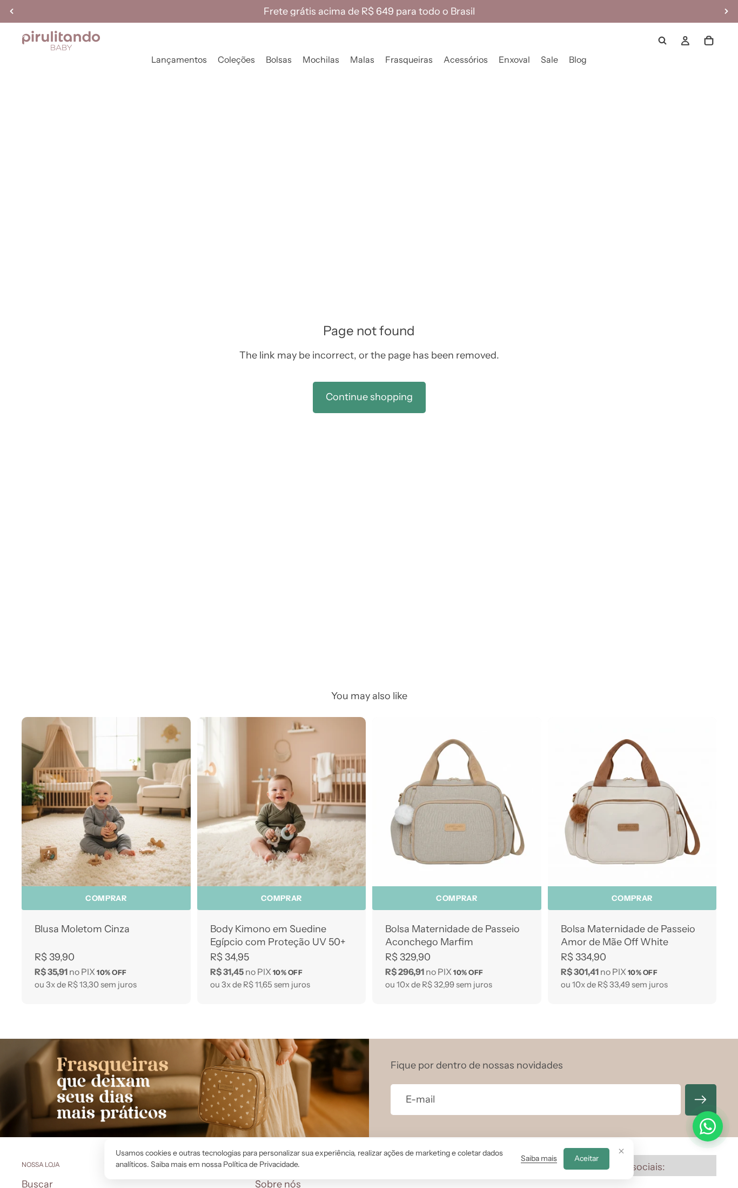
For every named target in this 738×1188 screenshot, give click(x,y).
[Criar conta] (700, 1100)
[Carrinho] (709, 40)
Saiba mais (539, 1158)
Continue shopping (369, 397)
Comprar (105, 898)
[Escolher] (174, 869)
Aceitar (586, 1158)
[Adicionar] (524, 869)
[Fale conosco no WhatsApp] (708, 1126)
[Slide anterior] (213, 802)
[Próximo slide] (349, 802)
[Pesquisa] (662, 40)
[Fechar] (621, 1150)
